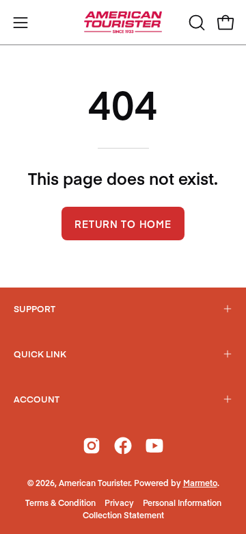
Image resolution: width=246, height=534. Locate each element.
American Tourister (94, 482)
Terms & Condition (60, 502)
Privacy (119, 502)
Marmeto (200, 482)
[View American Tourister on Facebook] (123, 445)
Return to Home (122, 224)
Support (34, 308)
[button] (195, 22)
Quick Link (40, 353)
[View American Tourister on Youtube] (154, 445)
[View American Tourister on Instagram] (91, 445)
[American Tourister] (123, 22)
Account (36, 399)
